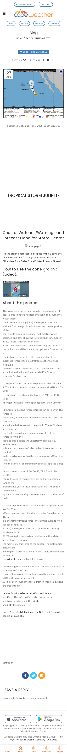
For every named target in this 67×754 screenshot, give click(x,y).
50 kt (35, 600)
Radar (24, 23)
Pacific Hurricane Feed (38, 38)
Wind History (14, 559)
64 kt (10, 604)
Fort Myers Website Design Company (36, 738)
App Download (24, 4)
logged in (21, 697)
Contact (46, 4)
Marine (39, 23)
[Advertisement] (33, 140)
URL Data (52, 739)
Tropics (55, 23)
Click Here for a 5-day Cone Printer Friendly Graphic (32, 261)
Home (19, 38)
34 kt (29, 600)
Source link (8, 662)
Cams (10, 23)
